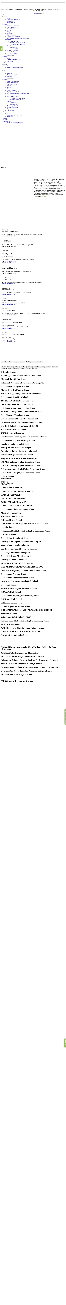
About (5, 16)
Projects (5, 24)
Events (5, 56)
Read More (43, 196)
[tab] (6, 362)
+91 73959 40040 (11, 262)
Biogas (9, 30)
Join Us (42, 13)
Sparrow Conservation (13, 25)
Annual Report (11, 22)
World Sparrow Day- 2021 (17, 42)
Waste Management (12, 27)
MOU (8, 58)
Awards (9, 46)
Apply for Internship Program (15, 67)
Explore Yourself (11, 35)
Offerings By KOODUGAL (14, 59)
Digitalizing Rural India (13, 36)
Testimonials (10, 55)
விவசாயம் (9, 33)
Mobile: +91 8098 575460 (9, 283)
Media (5, 62)
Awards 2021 (14, 47)
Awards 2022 (14, 49)
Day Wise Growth (12, 53)
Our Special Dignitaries (13, 19)
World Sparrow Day (12, 41)
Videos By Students (12, 52)
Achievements (7, 39)
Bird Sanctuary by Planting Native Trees (18, 38)
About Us (9, 18)
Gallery (5, 64)
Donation (35, 13)
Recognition (10, 21)
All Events (10, 61)
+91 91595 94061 (11, 261)
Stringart (9, 32)
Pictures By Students (12, 50)
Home (5, 15)
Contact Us (6, 66)
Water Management (12, 29)
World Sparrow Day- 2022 (17, 44)
